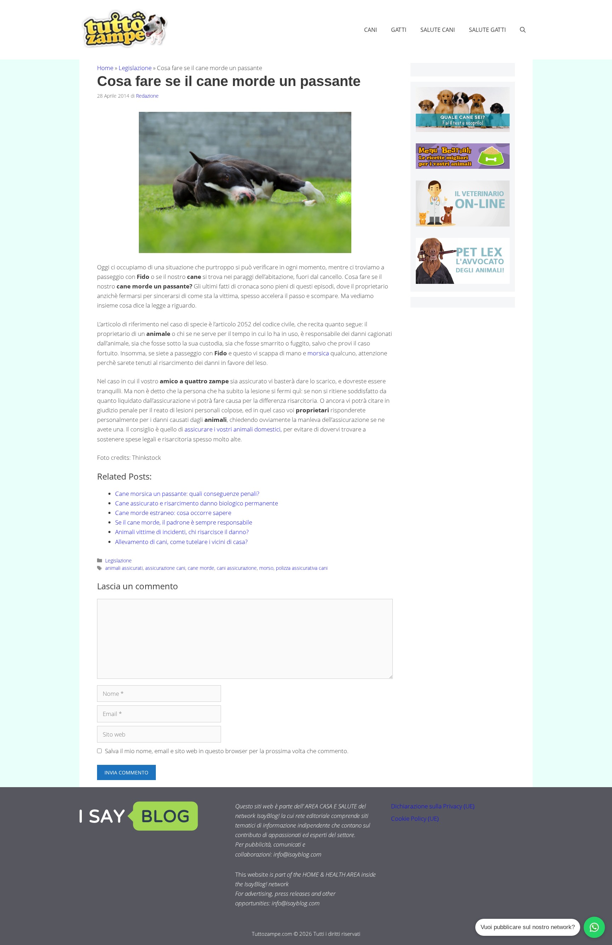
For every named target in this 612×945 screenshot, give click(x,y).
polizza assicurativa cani (302, 568)
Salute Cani (437, 30)
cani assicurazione (237, 568)
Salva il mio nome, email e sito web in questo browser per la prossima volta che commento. (226, 751)
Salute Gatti (487, 30)
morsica (318, 353)
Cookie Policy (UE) (415, 818)
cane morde (201, 568)
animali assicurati (124, 568)
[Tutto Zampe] (123, 29)
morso (266, 568)
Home (105, 68)
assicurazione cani (165, 568)
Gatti (398, 30)
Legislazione (135, 68)
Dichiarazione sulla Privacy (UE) (433, 806)
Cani (370, 30)
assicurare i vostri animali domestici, (233, 429)
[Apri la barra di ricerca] (523, 30)
